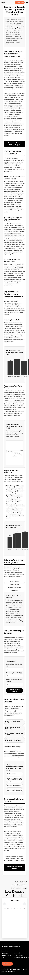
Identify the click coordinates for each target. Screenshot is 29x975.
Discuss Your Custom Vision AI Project (14, 144)
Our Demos (5, 953)
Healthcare (14, 590)
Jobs (3, 957)
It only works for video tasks (14, 790)
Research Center (6, 955)
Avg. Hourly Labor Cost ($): (14, 673)
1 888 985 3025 (18, 955)
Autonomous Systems (14, 587)
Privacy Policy (11, 971)
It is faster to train (11, 773)
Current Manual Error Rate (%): (14, 665)
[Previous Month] (4, 903)
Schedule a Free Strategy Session (14, 867)
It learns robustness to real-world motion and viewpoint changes (14, 780)
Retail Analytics (14, 584)
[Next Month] (24, 903)
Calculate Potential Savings (15, 690)
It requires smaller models (14, 785)
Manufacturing (14, 581)
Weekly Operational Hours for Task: (14, 680)
